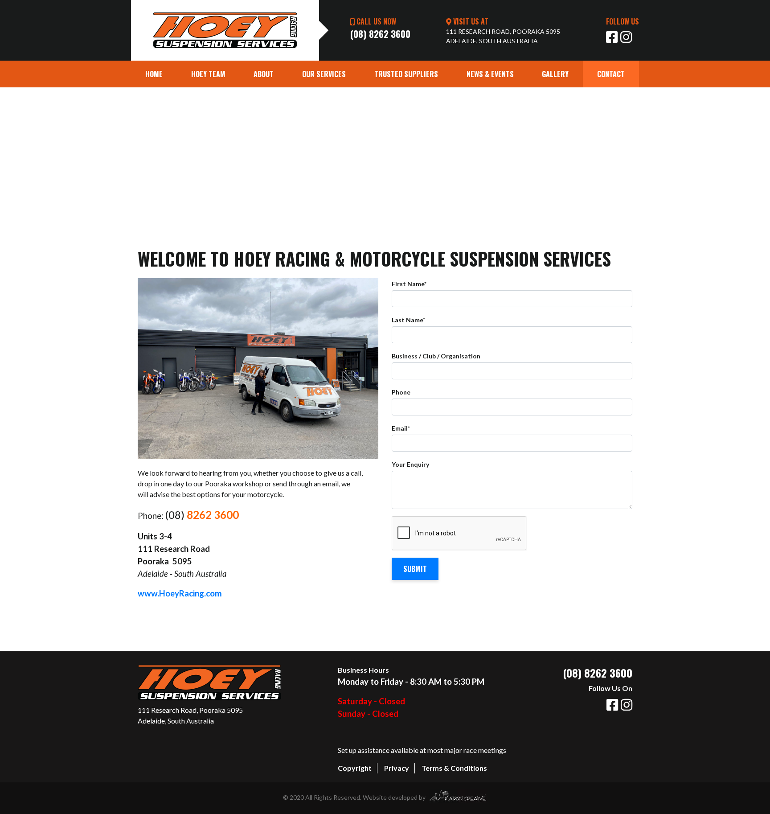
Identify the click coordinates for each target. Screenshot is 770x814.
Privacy (396, 768)
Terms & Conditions (454, 768)
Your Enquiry (410, 464)
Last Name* (408, 320)
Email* (401, 428)
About (264, 74)
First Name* (409, 284)
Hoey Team (208, 74)
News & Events (490, 74)
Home (161, 73)
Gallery (555, 74)
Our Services (324, 74)
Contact (611, 74)
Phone (401, 392)
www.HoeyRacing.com (180, 593)
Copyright (355, 768)
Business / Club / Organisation (436, 356)
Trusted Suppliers (406, 74)
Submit (415, 568)
